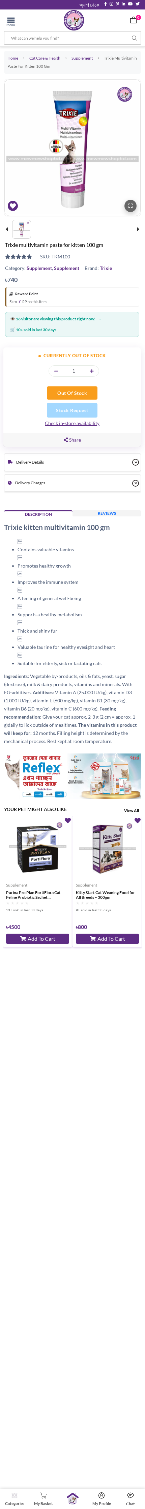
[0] (133, 20)
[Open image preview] (130, 206)
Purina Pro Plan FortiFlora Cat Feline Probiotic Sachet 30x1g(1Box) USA (33, 895)
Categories (14, 1503)
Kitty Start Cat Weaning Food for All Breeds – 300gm (105, 895)
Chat (130, 1503)
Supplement (82, 58)
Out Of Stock (72, 393)
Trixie (106, 268)
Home (12, 58)
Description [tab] (38, 514)
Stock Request (72, 410)
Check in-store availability (72, 423)
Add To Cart (41, 938)
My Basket (43, 1503)
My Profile (101, 1503)
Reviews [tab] (107, 513)
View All (131, 810)
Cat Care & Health (44, 58)
